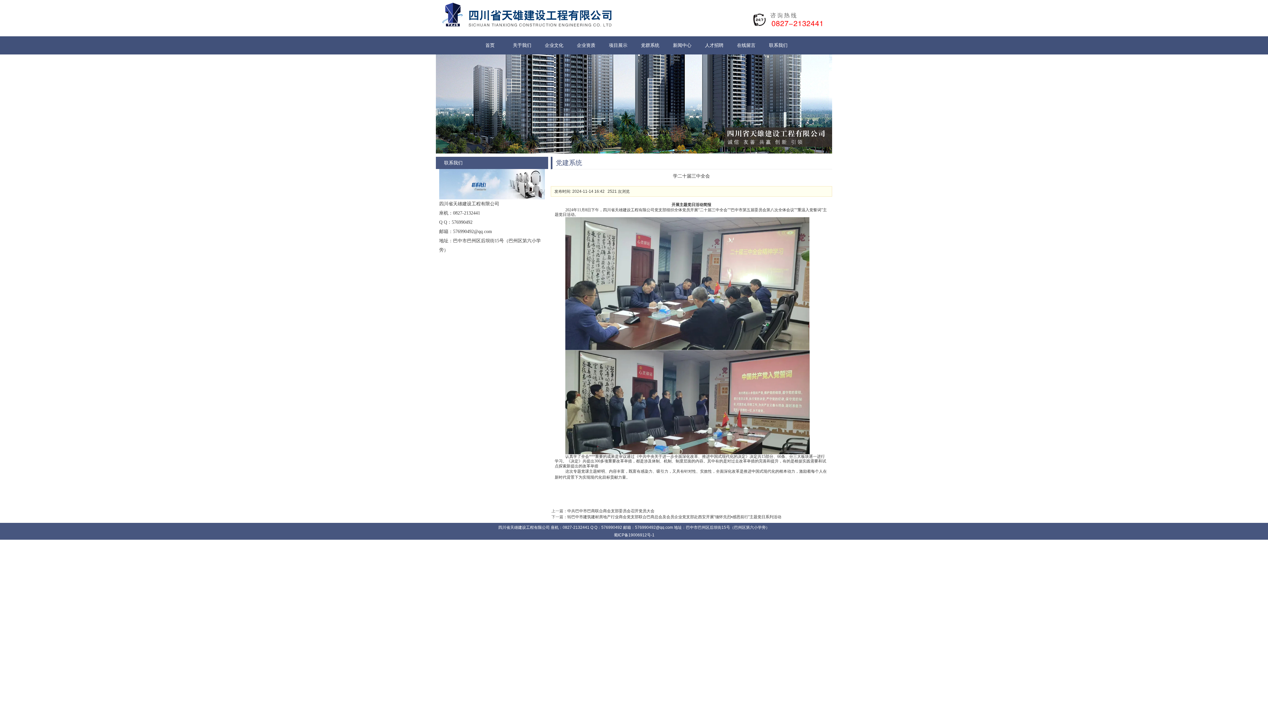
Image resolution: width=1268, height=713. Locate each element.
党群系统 (650, 45)
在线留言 (746, 45)
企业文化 (554, 45)
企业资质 (586, 45)
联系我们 (778, 45)
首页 (490, 45)
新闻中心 (682, 45)
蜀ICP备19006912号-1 (634, 535)
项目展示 (618, 45)
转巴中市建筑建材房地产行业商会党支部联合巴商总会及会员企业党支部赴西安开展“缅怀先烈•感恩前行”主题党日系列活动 (674, 517)
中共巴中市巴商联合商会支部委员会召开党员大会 (610, 511)
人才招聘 (714, 45)
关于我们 (522, 45)
